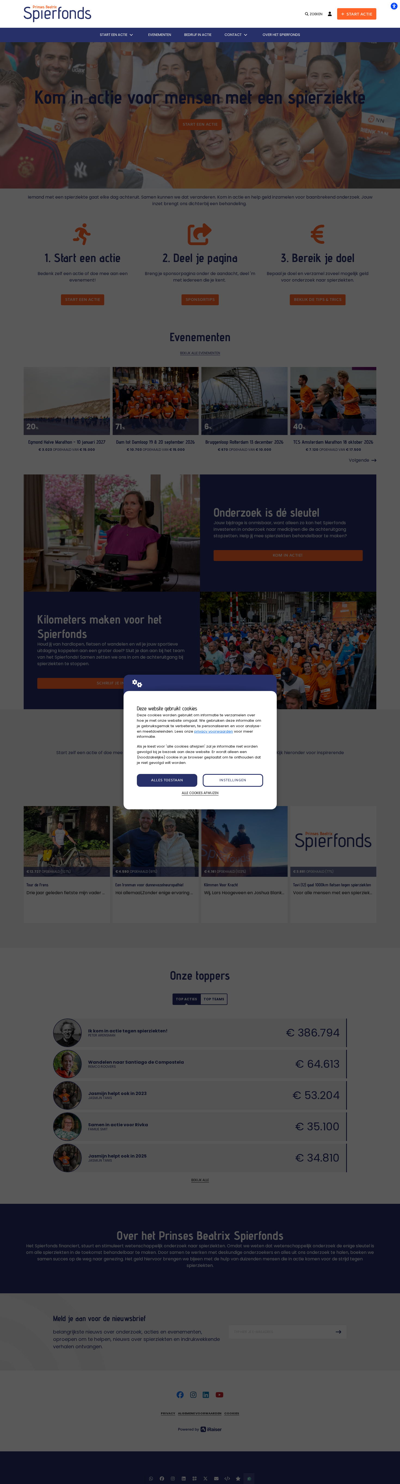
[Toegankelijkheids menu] (394, 6)
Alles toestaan (167, 780)
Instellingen (232, 780)
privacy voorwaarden (213, 731)
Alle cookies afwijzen (200, 793)
